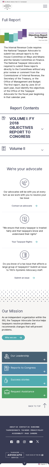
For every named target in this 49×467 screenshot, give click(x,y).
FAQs (27, 433)
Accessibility (17, 433)
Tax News (25, 430)
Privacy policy (37, 430)
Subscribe (35, 427)
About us (14, 427)
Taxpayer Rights (13, 430)
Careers (33, 433)
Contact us (24, 427)
